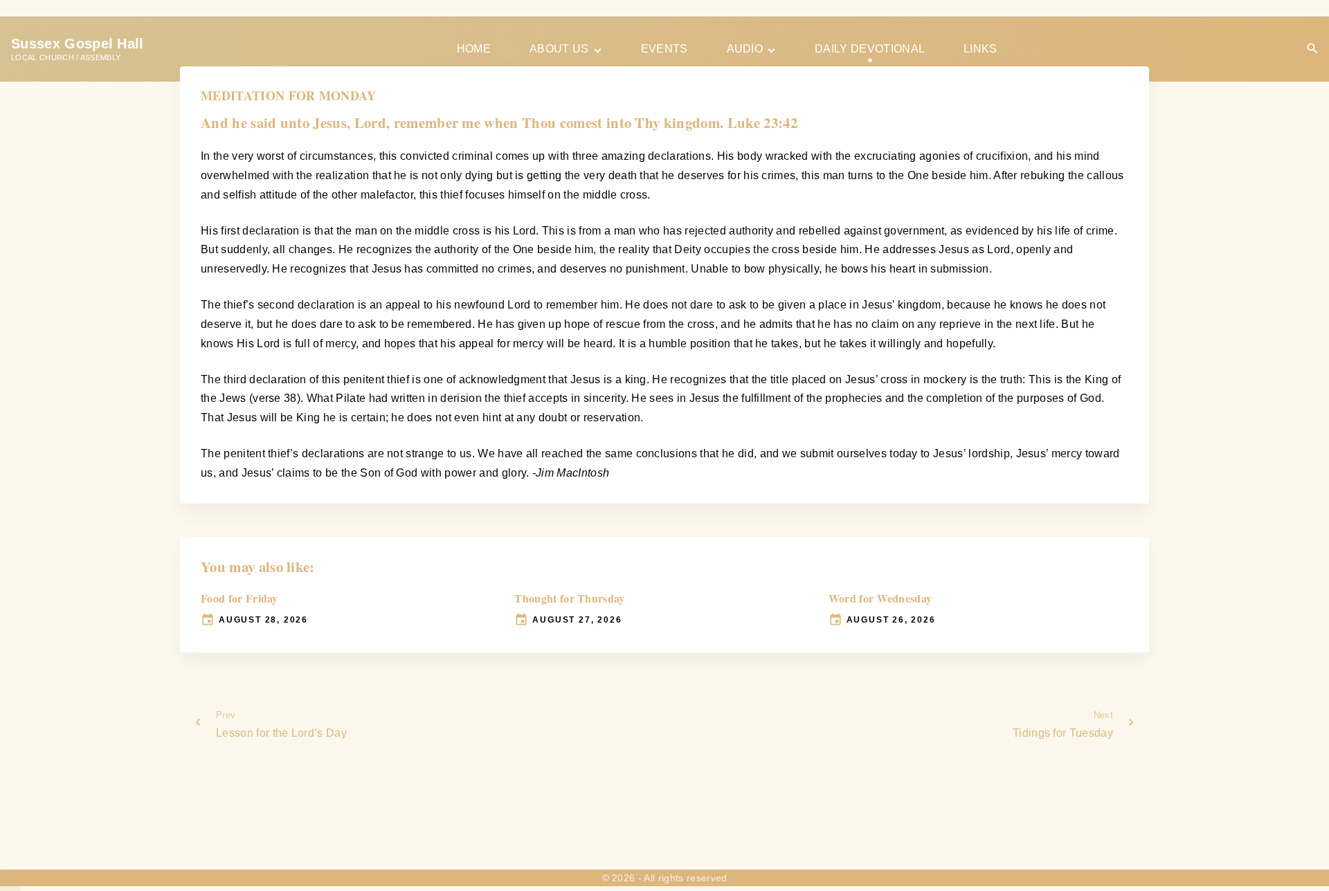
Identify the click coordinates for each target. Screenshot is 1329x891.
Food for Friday (239, 598)
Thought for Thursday (569, 598)
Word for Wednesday (880, 598)
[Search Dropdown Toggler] (1312, 49)
